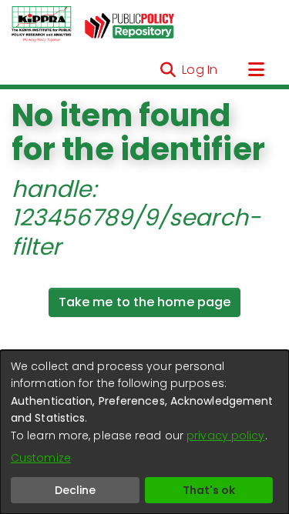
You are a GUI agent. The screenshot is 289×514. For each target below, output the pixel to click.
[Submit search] (167, 70)
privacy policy (225, 435)
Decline (75, 490)
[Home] (42, 24)
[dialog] (144, 432)
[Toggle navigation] (255, 70)
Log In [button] (200, 69)
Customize (41, 458)
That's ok (209, 490)
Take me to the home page (144, 302)
